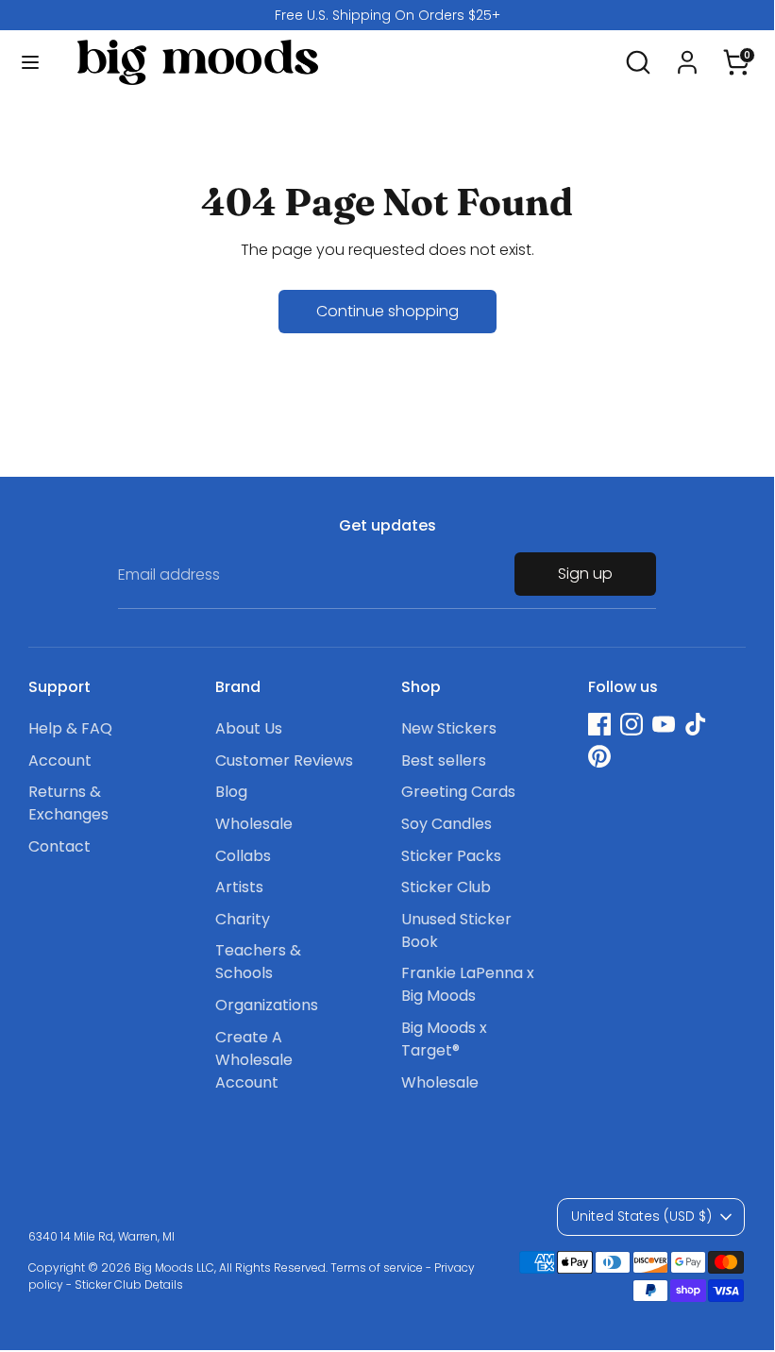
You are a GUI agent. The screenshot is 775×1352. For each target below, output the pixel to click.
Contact (59, 846)
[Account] (687, 54)
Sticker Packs (451, 856)
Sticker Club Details (129, 1284)
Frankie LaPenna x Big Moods (467, 984)
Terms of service (376, 1267)
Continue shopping (387, 311)
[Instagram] (631, 724)
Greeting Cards (458, 792)
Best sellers (443, 760)
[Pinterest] (599, 756)
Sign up (585, 573)
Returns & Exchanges (68, 803)
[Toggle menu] (30, 62)
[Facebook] (599, 724)
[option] (387, 15)
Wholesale (254, 824)
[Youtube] (663, 724)
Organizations (266, 1005)
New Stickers (449, 728)
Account (60, 760)
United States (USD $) (641, 1216)
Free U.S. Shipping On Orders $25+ (387, 15)
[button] (736, 54)
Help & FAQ (70, 728)
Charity (242, 919)
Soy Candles (446, 824)
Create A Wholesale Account (254, 1059)
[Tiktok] (695, 724)
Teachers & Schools (258, 961)
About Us (248, 728)
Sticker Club (446, 887)
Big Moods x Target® (444, 1039)
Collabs (243, 856)
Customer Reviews (284, 760)
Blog (231, 792)
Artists (239, 887)
